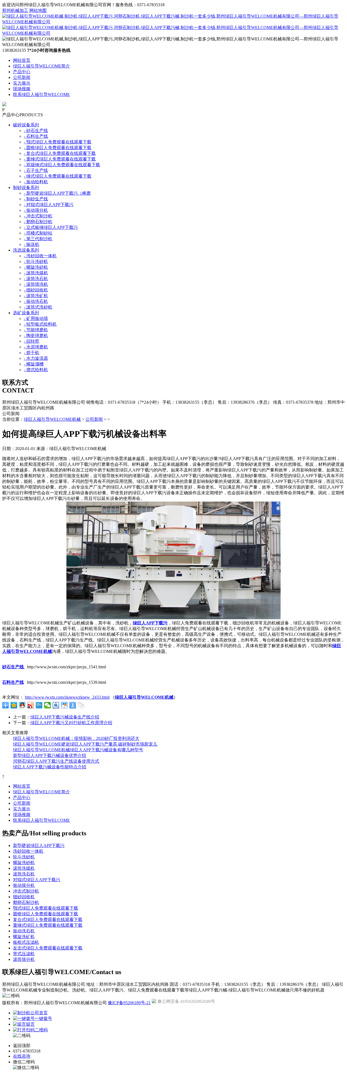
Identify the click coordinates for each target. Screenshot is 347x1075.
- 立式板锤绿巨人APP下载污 (51, 227)
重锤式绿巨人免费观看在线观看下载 (47, 925)
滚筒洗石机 (24, 874)
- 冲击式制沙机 (38, 216)
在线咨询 (21, 1056)
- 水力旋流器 (36, 358)
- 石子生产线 (36, 170)
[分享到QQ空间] (14, 705)
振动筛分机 (24, 885)
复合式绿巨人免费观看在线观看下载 (47, 919)
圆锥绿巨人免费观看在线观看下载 (45, 914)
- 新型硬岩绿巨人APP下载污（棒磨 (57, 193)
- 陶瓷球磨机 (36, 335)
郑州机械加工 (15, 10)
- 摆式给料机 (36, 369)
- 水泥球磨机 (36, 347)
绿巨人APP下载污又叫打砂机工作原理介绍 (71, 722)
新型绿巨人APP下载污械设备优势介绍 (49, 755)
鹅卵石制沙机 (26, 902)
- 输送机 (31, 244)
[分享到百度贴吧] (56, 705)
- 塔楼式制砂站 (38, 233)
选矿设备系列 (26, 312)
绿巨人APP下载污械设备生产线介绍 (64, 717)
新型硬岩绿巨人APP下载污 (39, 845)
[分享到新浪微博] (30, 705)
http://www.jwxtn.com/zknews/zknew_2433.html (67, 697)
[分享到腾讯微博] (39, 705)
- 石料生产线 (36, 136)
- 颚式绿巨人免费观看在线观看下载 (57, 142)
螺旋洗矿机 (24, 936)
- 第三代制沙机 (38, 238)
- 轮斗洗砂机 (36, 261)
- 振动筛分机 (36, 210)
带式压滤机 (24, 953)
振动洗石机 (24, 931)
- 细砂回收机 (36, 290)
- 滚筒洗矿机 (36, 295)
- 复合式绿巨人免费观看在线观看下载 (60, 153)
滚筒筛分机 (24, 959)
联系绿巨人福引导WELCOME (41, 94)
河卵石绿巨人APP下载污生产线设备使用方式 (56, 761)
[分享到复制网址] (81, 705)
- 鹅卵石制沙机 (38, 221)
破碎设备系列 (26, 125)
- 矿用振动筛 (36, 318)
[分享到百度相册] (64, 705)
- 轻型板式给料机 (40, 324)
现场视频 (21, 88)
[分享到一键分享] (72, 705)
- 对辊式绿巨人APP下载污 (48, 204)
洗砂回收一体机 (28, 851)
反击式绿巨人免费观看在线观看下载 (47, 948)
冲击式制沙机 (26, 891)
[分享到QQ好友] (22, 705)
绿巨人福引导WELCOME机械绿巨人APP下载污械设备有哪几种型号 (78, 749)
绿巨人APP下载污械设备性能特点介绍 (49, 767)
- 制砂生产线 (36, 199)
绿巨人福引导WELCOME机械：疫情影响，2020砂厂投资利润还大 (76, 738)
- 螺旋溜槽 (34, 364)
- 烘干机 (31, 352)
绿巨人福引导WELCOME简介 (41, 66)
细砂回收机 (24, 896)
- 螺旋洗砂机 (36, 267)
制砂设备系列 (26, 187)
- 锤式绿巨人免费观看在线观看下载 (57, 176)
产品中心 (21, 71)
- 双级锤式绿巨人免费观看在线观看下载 (62, 164)
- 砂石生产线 (36, 130)
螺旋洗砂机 (24, 862)
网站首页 (21, 60)
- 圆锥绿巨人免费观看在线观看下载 (57, 147)
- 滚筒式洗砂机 (38, 307)
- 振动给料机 (36, 181)
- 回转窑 (31, 341)
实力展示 (21, 83)
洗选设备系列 (26, 250)
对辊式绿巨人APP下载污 (36, 879)
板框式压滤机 (26, 942)
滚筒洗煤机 (24, 868)
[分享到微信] (47, 705)
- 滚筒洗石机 (36, 278)
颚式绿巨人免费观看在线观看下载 (45, 908)
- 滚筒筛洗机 (36, 284)
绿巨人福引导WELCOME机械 (52, 419)
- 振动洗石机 (36, 301)
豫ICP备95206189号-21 (129, 1002)
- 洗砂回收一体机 (40, 255)
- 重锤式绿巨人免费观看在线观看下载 (60, 159)
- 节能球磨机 (36, 330)
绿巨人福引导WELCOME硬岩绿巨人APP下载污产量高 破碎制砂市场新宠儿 (85, 744)
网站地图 (38, 10)
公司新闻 (21, 77)
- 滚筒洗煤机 (36, 273)
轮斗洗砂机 (24, 857)
